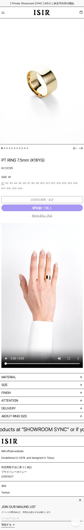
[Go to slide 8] (20, 148)
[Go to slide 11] (27, 148)
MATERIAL (8, 377)
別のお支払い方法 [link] (42, 215)
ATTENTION (9, 400)
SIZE (4, 385)
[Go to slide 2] (4, 148)
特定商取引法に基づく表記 (16, 467)
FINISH (6, 393)
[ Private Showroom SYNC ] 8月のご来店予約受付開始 (42, 3)
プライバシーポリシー (14, 471)
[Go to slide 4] (9, 148)
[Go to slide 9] (22, 148)
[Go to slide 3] (7, 148)
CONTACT (7, 476)
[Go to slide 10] (25, 148)
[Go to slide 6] (14, 148)
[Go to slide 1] (2, 148)
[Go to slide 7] (17, 148)
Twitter (5, 492)
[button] (81, 12)
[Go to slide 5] (12, 148)
